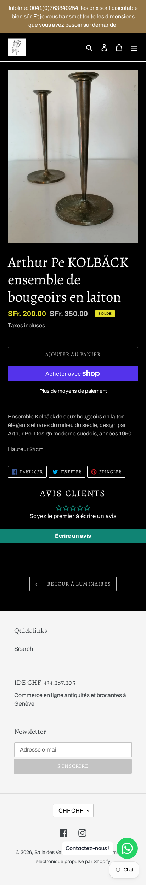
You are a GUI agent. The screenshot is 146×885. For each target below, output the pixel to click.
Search (23, 649)
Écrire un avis (73, 536)
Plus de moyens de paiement (73, 391)
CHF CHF (70, 811)
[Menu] (134, 47)
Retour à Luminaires (78, 583)
